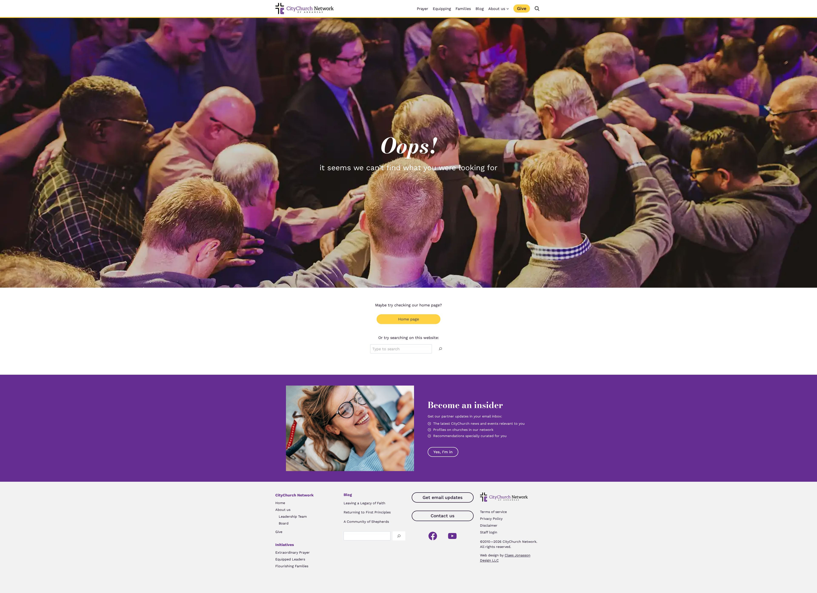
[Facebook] (432, 535)
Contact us (442, 515)
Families (463, 8)
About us (282, 510)
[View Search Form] (537, 8)
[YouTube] (452, 535)
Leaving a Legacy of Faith (364, 503)
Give (521, 8)
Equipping (442, 8)
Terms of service (493, 512)
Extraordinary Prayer (292, 552)
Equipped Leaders (290, 559)
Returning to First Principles (367, 512)
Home (280, 503)
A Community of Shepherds (366, 522)
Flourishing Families (291, 566)
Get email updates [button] (443, 497)
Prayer (422, 8)
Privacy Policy (491, 519)
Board (284, 523)
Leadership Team (293, 516)
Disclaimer (488, 525)
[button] (443, 452)
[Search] (440, 348)
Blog (480, 8)
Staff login (488, 532)
